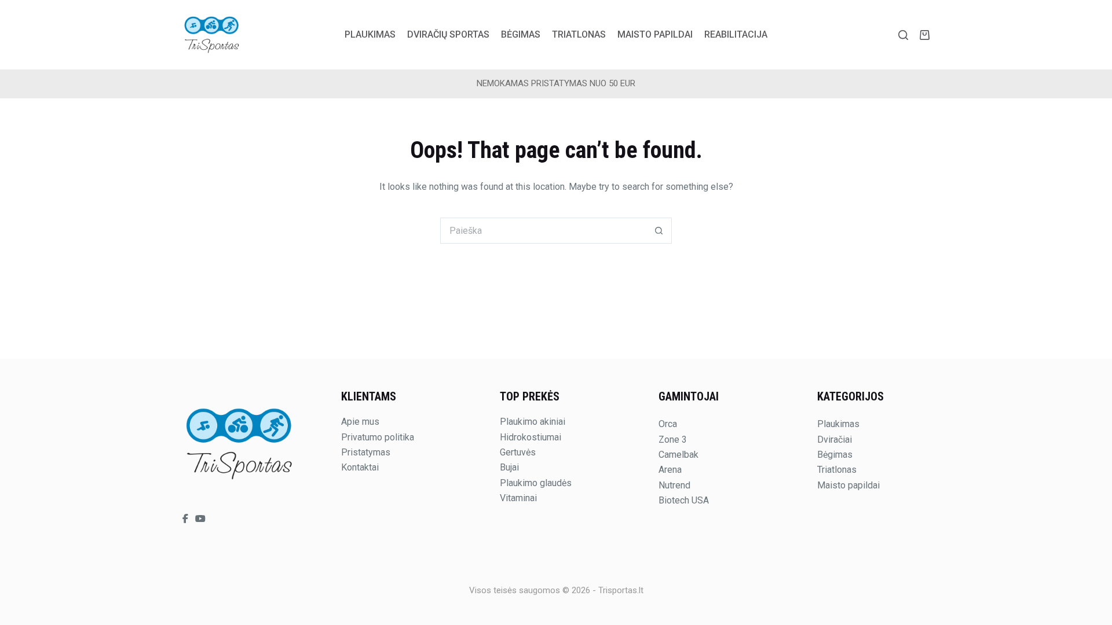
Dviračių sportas (448, 34)
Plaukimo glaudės (536, 482)
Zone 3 (673, 439)
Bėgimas (520, 34)
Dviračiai (834, 439)
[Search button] (659, 231)
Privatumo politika (377, 437)
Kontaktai (360, 467)
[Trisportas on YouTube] (200, 518)
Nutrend (674, 485)
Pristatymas (365, 452)
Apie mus (360, 421)
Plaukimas (370, 34)
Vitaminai (518, 497)
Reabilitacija (735, 34)
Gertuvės (518, 452)
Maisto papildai (655, 34)
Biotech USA (684, 500)
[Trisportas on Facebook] (186, 518)
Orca (668, 423)
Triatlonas (579, 34)
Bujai (509, 467)
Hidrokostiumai (530, 437)
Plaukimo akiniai (532, 421)
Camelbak (678, 454)
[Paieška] (903, 35)
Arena (670, 469)
